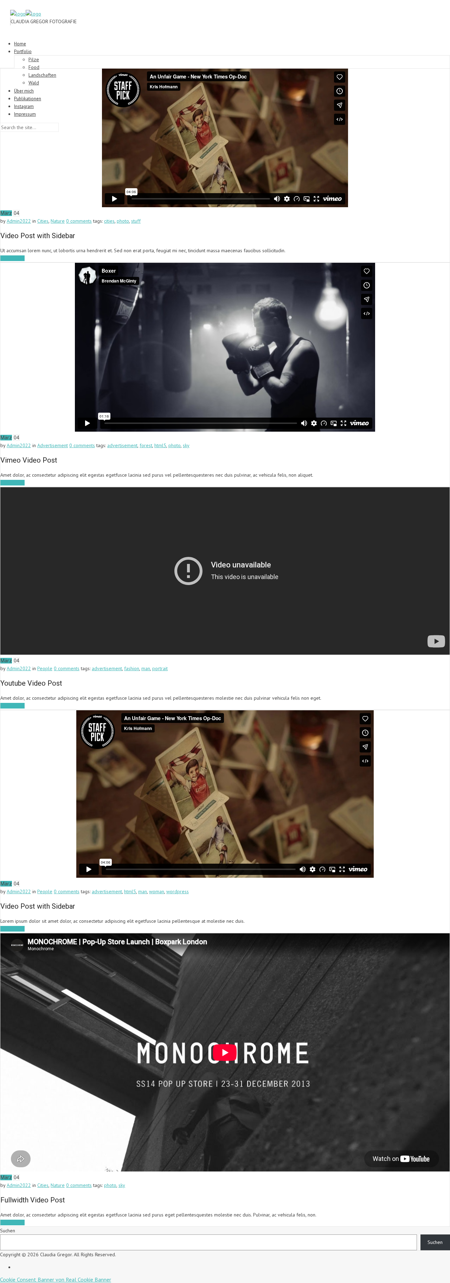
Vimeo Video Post (28, 460)
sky (186, 445)
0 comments (79, 221)
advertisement (122, 445)
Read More (12, 258)
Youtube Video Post (31, 683)
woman (156, 891)
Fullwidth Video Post (32, 1200)
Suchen (7, 1230)
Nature (58, 221)
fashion (131, 668)
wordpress (177, 891)
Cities (43, 221)
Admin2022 (19, 221)
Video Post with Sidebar (37, 235)
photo (123, 221)
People (44, 668)
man (145, 668)
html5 (160, 445)
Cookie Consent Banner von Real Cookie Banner (55, 1279)
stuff (136, 221)
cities (109, 221)
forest (146, 445)
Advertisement (52, 445)
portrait (160, 668)
